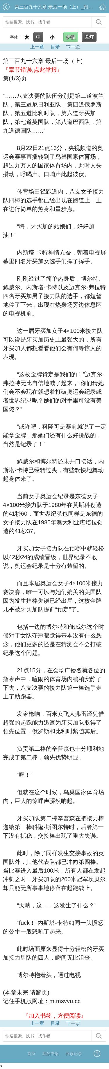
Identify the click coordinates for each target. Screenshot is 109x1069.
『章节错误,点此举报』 (33, 69)
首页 (31, 1053)
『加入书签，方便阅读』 (55, 1015)
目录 (55, 46)
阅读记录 (74, 1053)
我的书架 (50, 1053)
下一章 (73, 46)
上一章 (37, 46)
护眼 (70, 37)
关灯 (89, 37)
